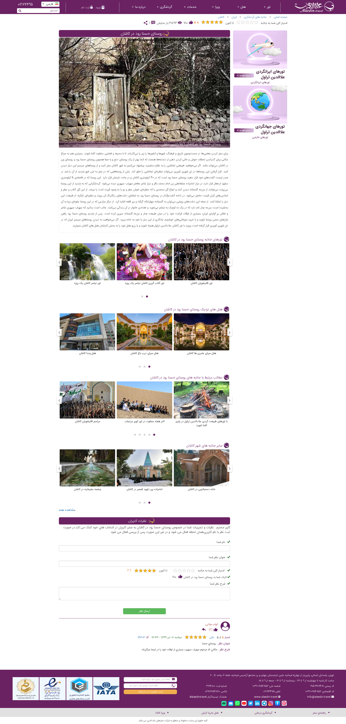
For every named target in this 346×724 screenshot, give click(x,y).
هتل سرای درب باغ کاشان (144, 353)
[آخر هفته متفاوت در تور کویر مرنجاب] (144, 405)
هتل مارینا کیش (210, 713)
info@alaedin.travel (319, 697)
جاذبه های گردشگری (255, 17)
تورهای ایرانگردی (260, 83)
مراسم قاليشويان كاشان (87, 421)
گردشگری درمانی (263, 713)
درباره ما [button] (140, 7)
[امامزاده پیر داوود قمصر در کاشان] (144, 473)
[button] (147, 296)
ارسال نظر (144, 611)
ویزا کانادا (160, 713)
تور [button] (268, 7)
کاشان (221, 17)
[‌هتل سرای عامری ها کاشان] (201, 337)
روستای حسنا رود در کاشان (141, 34)
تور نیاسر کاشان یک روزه (87, 283)
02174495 (25, 5)
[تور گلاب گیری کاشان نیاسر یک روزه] (144, 267)
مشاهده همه (67, 510)
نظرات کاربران (137, 521)
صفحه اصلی (280, 17)
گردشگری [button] (165, 7)
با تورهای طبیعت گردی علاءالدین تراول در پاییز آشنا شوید (201, 423)
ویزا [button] (217, 7)
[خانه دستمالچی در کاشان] (201, 473)
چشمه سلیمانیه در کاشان (87, 489)
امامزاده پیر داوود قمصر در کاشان (144, 489)
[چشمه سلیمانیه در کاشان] (87, 473)
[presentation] (229, 262)
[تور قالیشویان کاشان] (201, 267)
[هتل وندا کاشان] (87, 337)
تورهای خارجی (260, 137)
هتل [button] (242, 7)
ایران (234, 17)
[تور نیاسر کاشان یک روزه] (87, 267)
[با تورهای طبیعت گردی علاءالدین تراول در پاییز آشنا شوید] (201, 405)
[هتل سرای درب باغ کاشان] (144, 337)
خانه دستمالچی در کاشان (201, 489)
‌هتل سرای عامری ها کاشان (201, 353)
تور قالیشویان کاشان (201, 283)
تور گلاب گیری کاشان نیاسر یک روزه (144, 283)
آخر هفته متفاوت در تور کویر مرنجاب (144, 421)
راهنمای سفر (319, 713)
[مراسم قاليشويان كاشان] (87, 405)
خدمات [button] (191, 7)
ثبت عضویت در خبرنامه (150, 692)
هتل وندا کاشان (87, 353)
